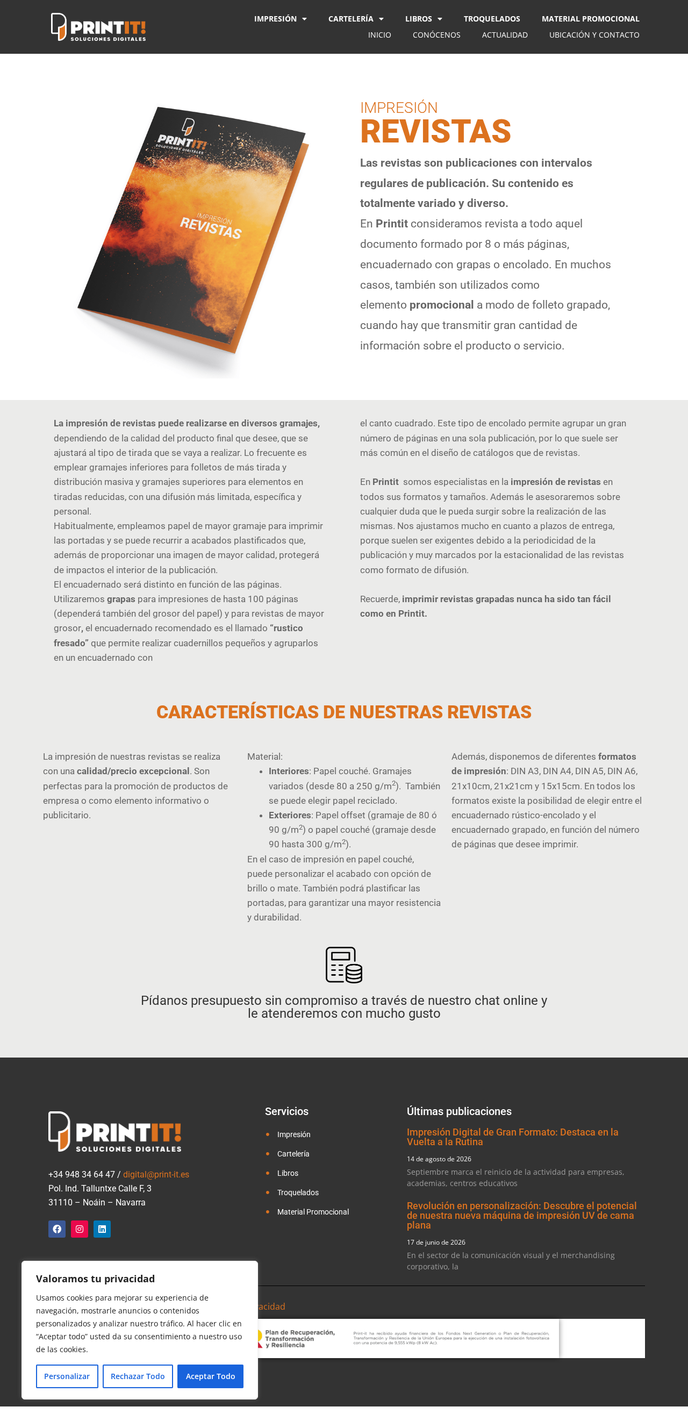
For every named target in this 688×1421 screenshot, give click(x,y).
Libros (418, 18)
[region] (140, 1330)
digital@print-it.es (156, 1174)
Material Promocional (591, 18)
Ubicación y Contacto (594, 35)
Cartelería (351, 18)
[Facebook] (57, 1229)
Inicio (379, 35)
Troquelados (492, 18)
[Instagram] (79, 1229)
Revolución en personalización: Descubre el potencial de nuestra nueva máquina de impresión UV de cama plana (522, 1215)
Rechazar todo (138, 1376)
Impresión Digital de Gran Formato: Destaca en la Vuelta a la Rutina (513, 1136)
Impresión (275, 18)
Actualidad (505, 35)
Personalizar (67, 1376)
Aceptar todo (210, 1376)
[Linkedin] (102, 1229)
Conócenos (437, 35)
